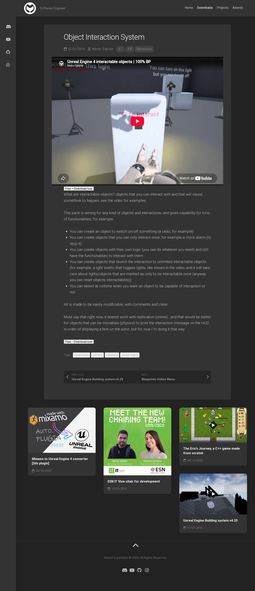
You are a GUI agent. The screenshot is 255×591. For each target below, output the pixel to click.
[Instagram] (8, 65)
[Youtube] (8, 39)
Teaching (112, 355)
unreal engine (130, 355)
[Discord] (8, 26)
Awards (237, 8)
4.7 (120, 49)
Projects (223, 8)
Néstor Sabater (103, 49)
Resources (144, 49)
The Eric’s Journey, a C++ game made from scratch (211, 451)
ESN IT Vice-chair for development (134, 481)
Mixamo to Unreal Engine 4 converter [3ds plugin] (60, 461)
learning (97, 355)
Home (189, 8)
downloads (81, 355)
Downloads (205, 8)
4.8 (130, 49)
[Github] (8, 52)
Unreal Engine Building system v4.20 (210, 520)
